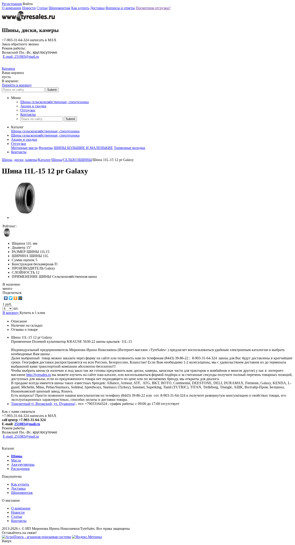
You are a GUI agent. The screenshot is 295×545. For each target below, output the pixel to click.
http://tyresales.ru (38, 375)
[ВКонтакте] (5, 298)
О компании (11, 8)
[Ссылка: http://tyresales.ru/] (28, 20)
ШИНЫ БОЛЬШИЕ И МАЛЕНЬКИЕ (83, 148)
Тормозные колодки (129, 148)
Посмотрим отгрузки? (153, 8)
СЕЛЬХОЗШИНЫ (77, 160)
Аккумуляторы (23, 464)
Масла (16, 460)
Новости (29, 8)
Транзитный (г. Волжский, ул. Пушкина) (43, 404)
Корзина (8, 68)
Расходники (20, 469)
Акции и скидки (33, 106)
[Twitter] (10, 298)
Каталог (44, 160)
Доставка (97, 8)
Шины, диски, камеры (19, 160)
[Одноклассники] (15, 298)
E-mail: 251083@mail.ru (21, 57)
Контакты (28, 114)
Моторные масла (24, 148)
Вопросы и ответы (120, 8)
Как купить (80, 8)
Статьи (42, 8)
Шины (57, 160)
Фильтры (45, 148)
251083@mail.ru (27, 424)
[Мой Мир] (20, 298)
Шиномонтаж (59, 8)
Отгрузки (27, 110)
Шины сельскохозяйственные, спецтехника (54, 102)
